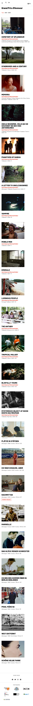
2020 (9, 12)
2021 (6, 12)
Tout (3, 12)
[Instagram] (17, 679)
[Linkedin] (20, 679)
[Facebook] (12, 679)
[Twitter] (15, 679)
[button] (6, 499)
